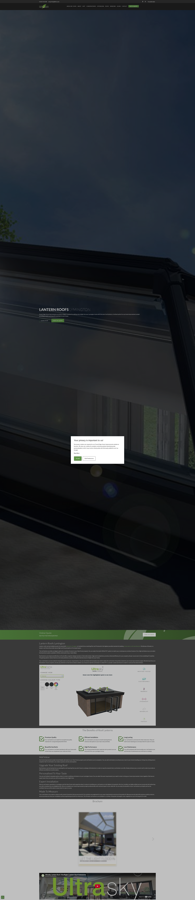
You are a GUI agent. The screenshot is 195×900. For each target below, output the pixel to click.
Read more (76, 453)
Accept (78, 458)
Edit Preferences (89, 458)
